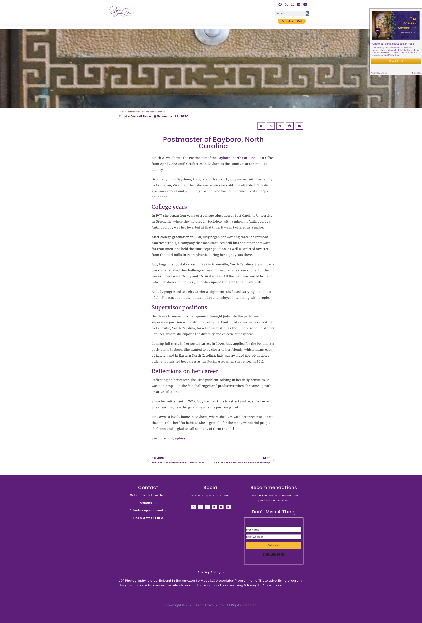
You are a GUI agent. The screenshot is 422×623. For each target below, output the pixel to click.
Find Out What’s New (148, 518)
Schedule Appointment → (148, 510)
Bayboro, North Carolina (236, 158)
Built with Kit (274, 554)
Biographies (175, 438)
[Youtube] (221, 507)
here (260, 495)
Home (121, 112)
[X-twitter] (200, 507)
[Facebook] (193, 507)
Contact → (148, 502)
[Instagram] (207, 507)
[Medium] (228, 507)
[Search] (307, 13)
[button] (261, 126)
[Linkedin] (214, 507)
